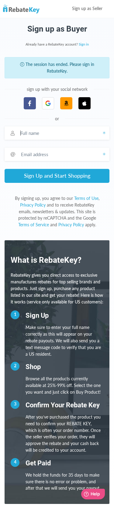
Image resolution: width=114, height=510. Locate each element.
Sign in (84, 44)
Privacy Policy (33, 204)
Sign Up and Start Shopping (57, 175)
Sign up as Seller (88, 9)
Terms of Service (33, 224)
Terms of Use (86, 198)
